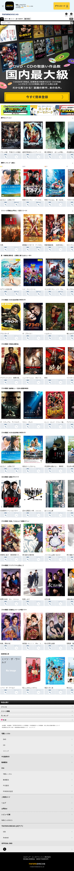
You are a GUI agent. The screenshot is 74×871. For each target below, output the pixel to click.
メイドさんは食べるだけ (52, 555)
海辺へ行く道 (49, 688)
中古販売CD (20, 18)
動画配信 (28, 18)
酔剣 (46, 378)
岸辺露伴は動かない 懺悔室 (54, 466)
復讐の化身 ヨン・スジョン (9, 599)
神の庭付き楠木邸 (28, 555)
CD (7, 18)
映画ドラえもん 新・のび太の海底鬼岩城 (58, 200)
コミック (12, 18)
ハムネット (48, 333)
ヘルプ (4, 803)
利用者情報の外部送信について (21, 727)
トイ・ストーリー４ (28, 289)
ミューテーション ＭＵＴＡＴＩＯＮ (34, 378)
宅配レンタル (7, 774)
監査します (26, 599)
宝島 (1, 245)
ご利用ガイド (6, 797)
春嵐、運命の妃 (5, 643)
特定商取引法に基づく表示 (7, 727)
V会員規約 (9, 725)
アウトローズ (4, 333)
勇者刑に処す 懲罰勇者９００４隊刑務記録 (14, 555)
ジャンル (4, 707)
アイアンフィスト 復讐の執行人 (11, 378)
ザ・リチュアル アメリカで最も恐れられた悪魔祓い (17, 422)
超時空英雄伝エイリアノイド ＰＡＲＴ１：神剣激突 (39, 152)
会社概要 (4, 725)
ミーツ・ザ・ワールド (7, 688)
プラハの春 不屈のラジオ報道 (10, 152)
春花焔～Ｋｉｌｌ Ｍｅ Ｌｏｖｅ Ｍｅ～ (36, 643)
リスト (66, 15)
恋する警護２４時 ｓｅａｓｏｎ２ (34, 511)
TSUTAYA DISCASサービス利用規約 (21, 725)
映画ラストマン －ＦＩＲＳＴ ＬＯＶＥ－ (36, 200)
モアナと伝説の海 (6, 289)
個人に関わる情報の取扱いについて (52, 725)
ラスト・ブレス (27, 422)
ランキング (4, 715)
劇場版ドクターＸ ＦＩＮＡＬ (32, 245)
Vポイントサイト (7, 820)
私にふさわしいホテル (29, 688)
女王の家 (47, 599)
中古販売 (6, 785)
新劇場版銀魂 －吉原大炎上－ (55, 245)
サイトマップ (32, 727)
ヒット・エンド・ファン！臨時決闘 (56, 422)
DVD (2, 18)
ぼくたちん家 (49, 511)
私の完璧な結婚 (50, 643)
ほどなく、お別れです (7, 200)
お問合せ (4, 808)
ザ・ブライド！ (27, 333)
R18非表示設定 (8, 791)
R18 (71, 18)
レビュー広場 (6, 814)
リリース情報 (5, 711)
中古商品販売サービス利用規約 (36, 725)
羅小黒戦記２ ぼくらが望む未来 (55, 152)
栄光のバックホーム (28, 466)
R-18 (4, 720)
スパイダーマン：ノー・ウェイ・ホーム (58, 289)
